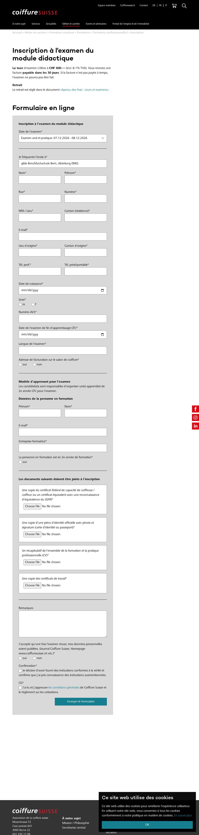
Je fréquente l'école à (33, 157)
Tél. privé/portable (77, 265)
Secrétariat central (73, 827)
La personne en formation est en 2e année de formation (56, 457)
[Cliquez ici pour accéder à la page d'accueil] (34, 9)
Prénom (70, 173)
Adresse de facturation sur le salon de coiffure (49, 359)
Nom (22, 173)
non (39, 364)
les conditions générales (63, 687)
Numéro (70, 192)
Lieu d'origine (28, 246)
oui (24, 364)
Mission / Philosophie (75, 823)
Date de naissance (31, 284)
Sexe (22, 299)
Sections (111, 832)
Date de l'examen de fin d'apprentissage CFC (48, 328)
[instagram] (195, 417)
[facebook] (195, 408)
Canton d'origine (76, 246)
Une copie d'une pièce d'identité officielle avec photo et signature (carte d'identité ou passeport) (58, 525)
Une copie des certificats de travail (44, 578)
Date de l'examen (30, 131)
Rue (22, 192)
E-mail (23, 230)
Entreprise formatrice (33, 441)
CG (21, 683)
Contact (144, 5)
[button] (106, 6)
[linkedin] (195, 426)
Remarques (26, 608)
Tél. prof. (25, 265)
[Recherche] (184, 5)
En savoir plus (183, 815)
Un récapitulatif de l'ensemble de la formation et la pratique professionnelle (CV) (60, 553)
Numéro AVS (28, 312)
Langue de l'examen (32, 344)
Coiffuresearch (127, 5)
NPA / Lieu (26, 211)
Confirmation (28, 666)
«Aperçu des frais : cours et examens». (84, 89)
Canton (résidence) (77, 211)
